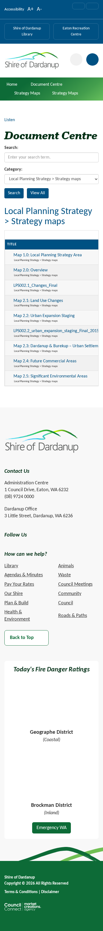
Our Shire (13, 593)
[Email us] (78, 6)
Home (12, 84)
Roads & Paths (72, 615)
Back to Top (22, 637)
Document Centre (46, 84)
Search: (11, 148)
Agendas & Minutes (23, 575)
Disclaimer (50, 892)
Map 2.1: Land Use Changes (38, 301)
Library (11, 566)
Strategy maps (27, 93)
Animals (66, 566)
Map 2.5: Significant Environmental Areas (50, 376)
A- (39, 9)
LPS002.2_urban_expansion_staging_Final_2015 (56, 331)
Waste (64, 575)
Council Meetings (75, 584)
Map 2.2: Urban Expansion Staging (44, 316)
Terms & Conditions (21, 892)
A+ (30, 9)
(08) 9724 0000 (19, 496)
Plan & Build (16, 603)
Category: (13, 169)
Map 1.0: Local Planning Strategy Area (47, 255)
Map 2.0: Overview (30, 270)
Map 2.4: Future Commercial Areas (44, 361)
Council (65, 603)
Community (69, 593)
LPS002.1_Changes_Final (35, 286)
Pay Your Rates (19, 584)
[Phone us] (92, 6)
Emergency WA (51, 827)
